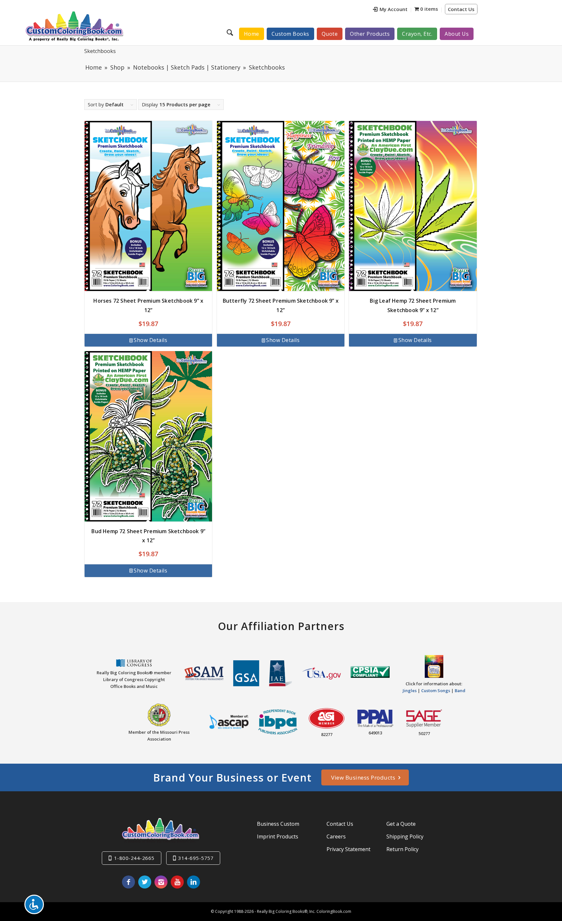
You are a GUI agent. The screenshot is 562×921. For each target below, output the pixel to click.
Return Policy (402, 849)
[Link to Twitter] (144, 881)
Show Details (150, 340)
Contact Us (461, 9)
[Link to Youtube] (177, 881)
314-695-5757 (195, 858)
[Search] (231, 32)
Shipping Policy (404, 836)
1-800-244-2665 (134, 858)
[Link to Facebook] (128, 881)
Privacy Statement (348, 849)
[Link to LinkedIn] (193, 881)
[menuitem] (390, 9)
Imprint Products (277, 836)
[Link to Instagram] (160, 881)
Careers (336, 836)
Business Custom (278, 823)
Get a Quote (401, 823)
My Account (394, 9)
